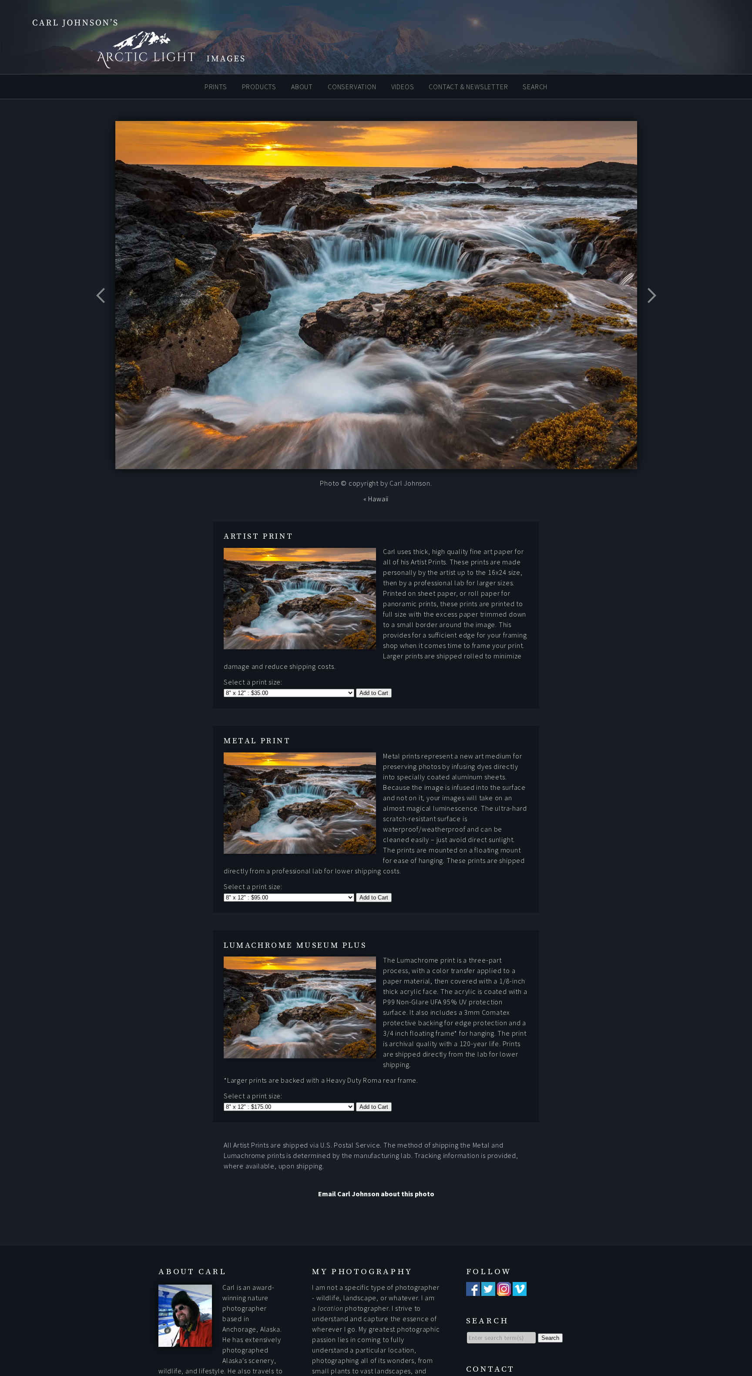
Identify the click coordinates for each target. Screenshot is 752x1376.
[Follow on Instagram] (504, 1290)
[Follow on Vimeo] (520, 1290)
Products (259, 86)
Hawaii (378, 498)
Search (535, 86)
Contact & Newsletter (468, 86)
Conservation (352, 86)
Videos (402, 86)
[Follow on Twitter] (488, 1290)
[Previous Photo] (104, 317)
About (302, 86)
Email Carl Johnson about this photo (376, 1193)
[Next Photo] (648, 317)
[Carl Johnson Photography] (126, 64)
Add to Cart (373, 693)
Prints (216, 86)
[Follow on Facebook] (473, 1290)
